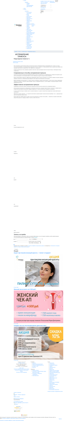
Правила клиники (35, 370)
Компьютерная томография (54, 382)
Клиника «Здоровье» (17, 392)
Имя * (15, 239)
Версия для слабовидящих (52, 2)
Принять (60, 418)
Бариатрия (28, 17)
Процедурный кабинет (53, 365)
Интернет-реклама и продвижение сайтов (55, 391)
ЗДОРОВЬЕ (18, 406)
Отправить (16, 249)
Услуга (30, 239)
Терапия (28, 43)
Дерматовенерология (30, 33)
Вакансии (34, 367)
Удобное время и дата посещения (35, 241)
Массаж (28, 22)
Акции (25, 0)
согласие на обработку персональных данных (36, 245)
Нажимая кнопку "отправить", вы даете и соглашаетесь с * (36, 246)
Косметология (29, 46)
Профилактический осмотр (18, 61)
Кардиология (29, 42)
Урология (28, 37)
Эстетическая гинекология (54, 389)
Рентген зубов (15, 62)
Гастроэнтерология (52, 375)
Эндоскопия (29, 29)
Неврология (51, 373)
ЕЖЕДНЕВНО (43, 9)
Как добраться (43, 7)
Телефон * (15, 241)
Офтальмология (29, 18)
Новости (33, 24)
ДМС (33, 25)
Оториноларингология (31, 32)
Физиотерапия (29, 16)
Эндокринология (30, 36)
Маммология (29, 38)
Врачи (33, 23)
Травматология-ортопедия (54, 370)
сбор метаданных (22, 418)
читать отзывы (18, 408)
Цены (25, 8)
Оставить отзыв (35, 366)
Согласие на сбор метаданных (21, 372)
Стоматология (29, 47)
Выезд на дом (51, 388)
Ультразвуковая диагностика (54, 372)
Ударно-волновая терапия (28, 27)
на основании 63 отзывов (18, 401)
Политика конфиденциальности (38, 365)
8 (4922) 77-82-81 (44, 1)
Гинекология (29, 48)
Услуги (25, 9)
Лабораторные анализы (53, 384)
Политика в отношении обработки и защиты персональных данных (12, 420)
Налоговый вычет (35, 375)
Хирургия (28, 19)
